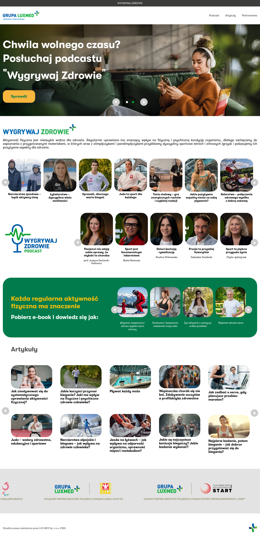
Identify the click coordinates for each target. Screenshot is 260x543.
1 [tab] (127, 102)
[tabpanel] (130, 70)
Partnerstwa (249, 15)
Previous (116, 102)
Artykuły (230, 15)
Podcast (214, 15)
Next (144, 102)
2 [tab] (133, 102)
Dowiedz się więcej (28, 95)
